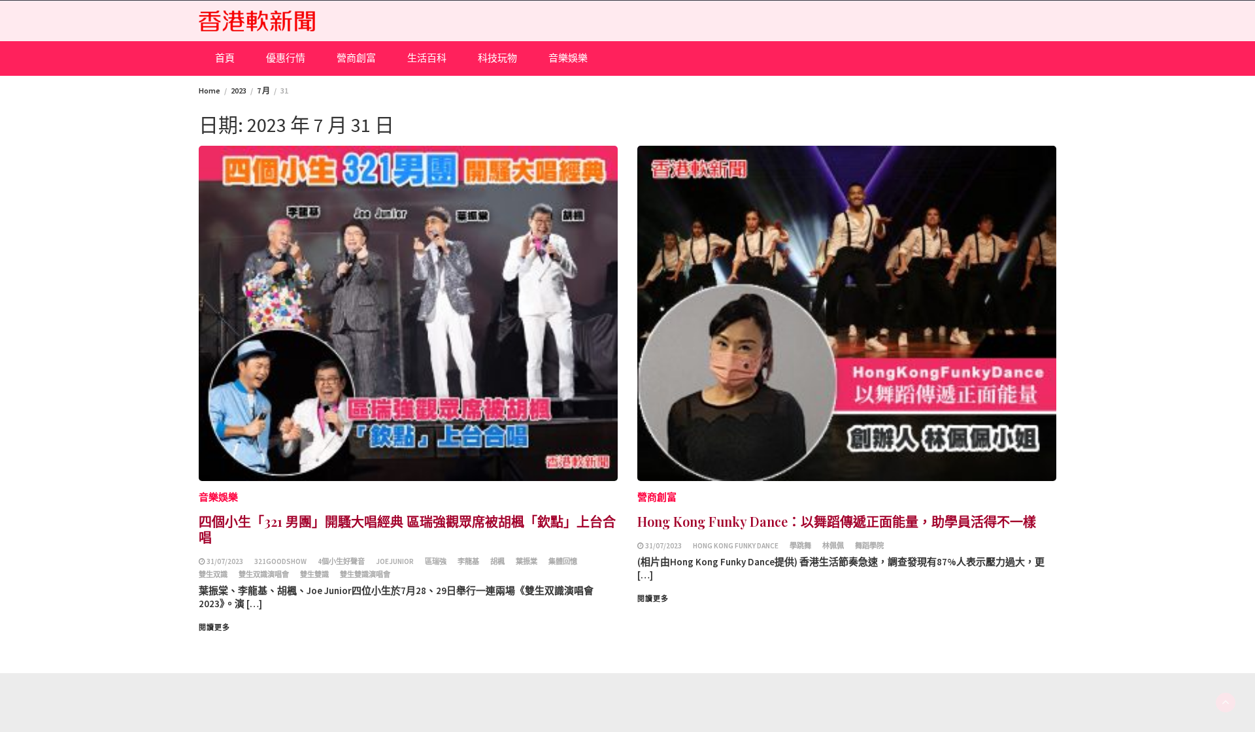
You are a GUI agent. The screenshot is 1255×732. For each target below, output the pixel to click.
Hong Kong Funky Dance (735, 545)
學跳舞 (800, 545)
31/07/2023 (225, 561)
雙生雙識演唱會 (365, 574)
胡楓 (497, 561)
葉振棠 (526, 561)
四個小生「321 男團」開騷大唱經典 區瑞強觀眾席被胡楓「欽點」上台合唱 (407, 529)
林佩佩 (833, 545)
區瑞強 (435, 561)
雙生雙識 (314, 574)
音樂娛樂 (568, 58)
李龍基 (468, 561)
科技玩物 (497, 58)
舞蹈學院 (869, 545)
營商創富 (356, 58)
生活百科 (426, 58)
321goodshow (280, 561)
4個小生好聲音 (341, 561)
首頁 (225, 58)
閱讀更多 (214, 627)
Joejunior (395, 561)
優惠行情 (285, 58)
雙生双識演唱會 (264, 574)
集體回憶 (562, 561)
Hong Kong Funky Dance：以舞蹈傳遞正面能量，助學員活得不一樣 (836, 521)
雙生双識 (213, 574)
